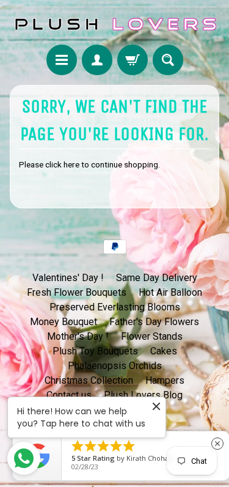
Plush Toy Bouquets (95, 351)
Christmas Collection (89, 380)
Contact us (69, 395)
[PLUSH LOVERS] (114, 24)
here (71, 164)
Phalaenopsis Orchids (115, 366)
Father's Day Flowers (154, 322)
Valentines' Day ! (68, 278)
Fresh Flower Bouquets (76, 292)
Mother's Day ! (78, 336)
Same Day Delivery (156, 278)
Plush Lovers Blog (143, 395)
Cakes (163, 351)
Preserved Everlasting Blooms (114, 307)
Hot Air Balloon (170, 292)
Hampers (164, 380)
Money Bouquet (63, 322)
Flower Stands (152, 336)
